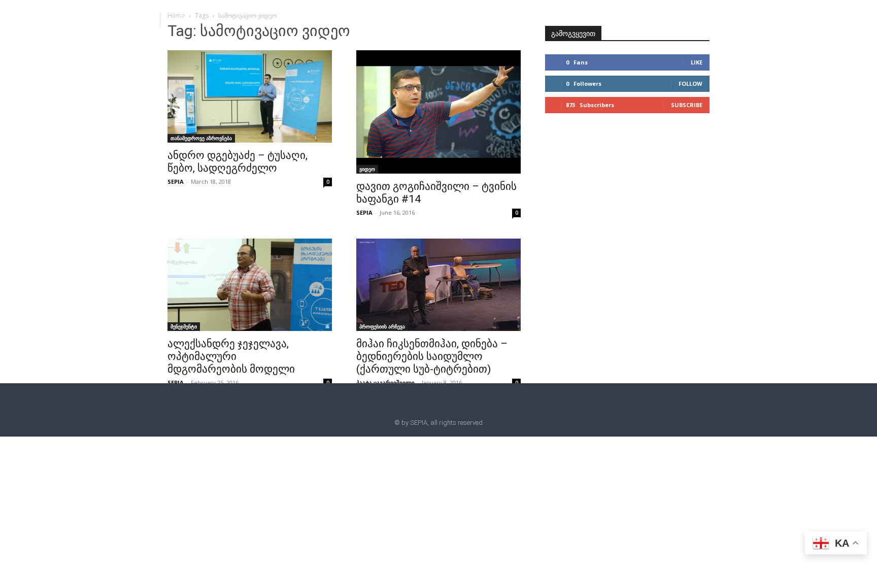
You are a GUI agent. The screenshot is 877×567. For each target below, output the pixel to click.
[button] (181, 19)
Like (696, 62)
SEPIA (175, 181)
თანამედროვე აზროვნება (201, 138)
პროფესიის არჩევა (382, 326)
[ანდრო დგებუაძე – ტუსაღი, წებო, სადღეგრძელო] (249, 96)
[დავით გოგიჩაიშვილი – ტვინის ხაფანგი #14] (438, 112)
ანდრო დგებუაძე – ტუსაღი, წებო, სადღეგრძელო (237, 161)
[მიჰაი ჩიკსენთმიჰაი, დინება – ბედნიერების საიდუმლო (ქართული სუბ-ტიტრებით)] (438, 285)
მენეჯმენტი (184, 326)
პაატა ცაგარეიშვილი (385, 382)
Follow (690, 83)
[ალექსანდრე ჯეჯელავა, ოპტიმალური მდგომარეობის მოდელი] (249, 285)
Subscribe (686, 105)
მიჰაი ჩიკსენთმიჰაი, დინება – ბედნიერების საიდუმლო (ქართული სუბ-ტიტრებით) (432, 356)
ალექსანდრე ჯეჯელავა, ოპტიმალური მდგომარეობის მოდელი (231, 356)
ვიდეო (367, 169)
